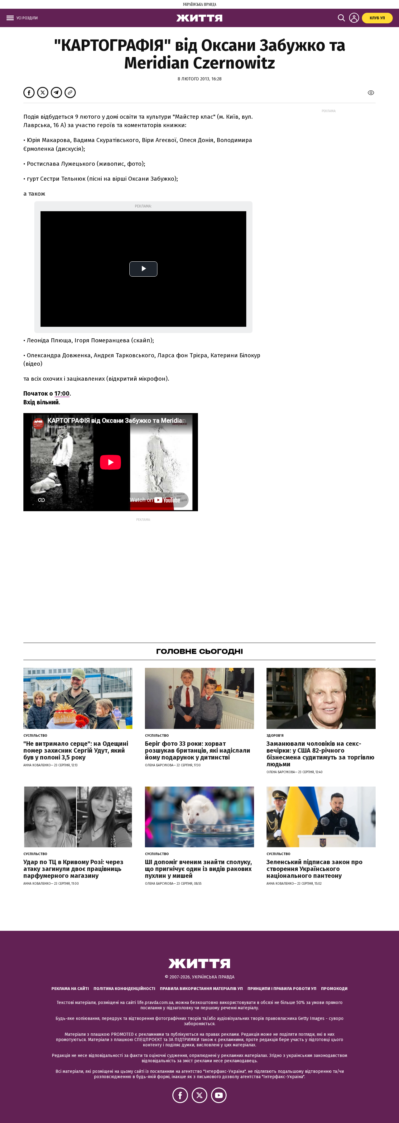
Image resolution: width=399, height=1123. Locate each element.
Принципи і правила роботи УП (282, 988)
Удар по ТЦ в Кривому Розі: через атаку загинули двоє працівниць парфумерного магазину (73, 868)
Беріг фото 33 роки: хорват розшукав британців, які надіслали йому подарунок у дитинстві (197, 750)
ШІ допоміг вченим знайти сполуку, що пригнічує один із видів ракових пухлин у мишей (198, 868)
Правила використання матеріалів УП (201, 988)
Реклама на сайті (70, 988)
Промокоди (334, 988)
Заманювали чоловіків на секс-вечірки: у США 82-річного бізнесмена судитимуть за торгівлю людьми (320, 754)
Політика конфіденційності (124, 988)
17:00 (62, 393)
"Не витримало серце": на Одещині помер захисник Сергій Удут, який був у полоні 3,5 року (75, 750)
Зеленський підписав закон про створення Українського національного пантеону (315, 868)
